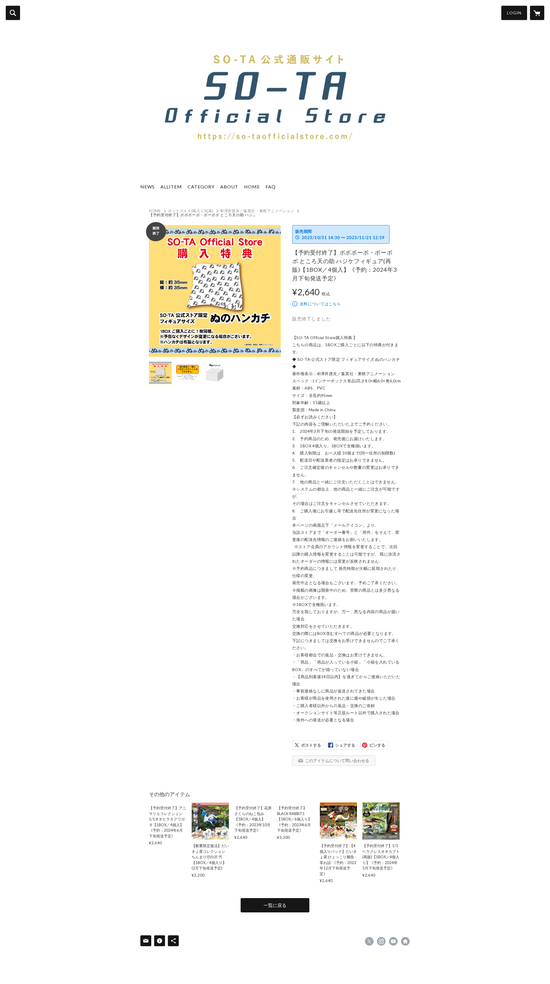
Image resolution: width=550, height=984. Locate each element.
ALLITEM (171, 186)
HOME (252, 186)
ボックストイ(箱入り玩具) (190, 210)
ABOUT (229, 186)
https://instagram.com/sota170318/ (381, 941)
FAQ (271, 186)
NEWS (147, 186)
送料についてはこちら (320, 303)
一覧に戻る (275, 905)
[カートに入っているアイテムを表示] (537, 13)
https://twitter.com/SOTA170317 (369, 941)
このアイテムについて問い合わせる (337, 760)
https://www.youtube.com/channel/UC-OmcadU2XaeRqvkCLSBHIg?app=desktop (393, 941)
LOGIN (514, 12)
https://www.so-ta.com (405, 941)
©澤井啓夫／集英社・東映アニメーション (257, 210)
